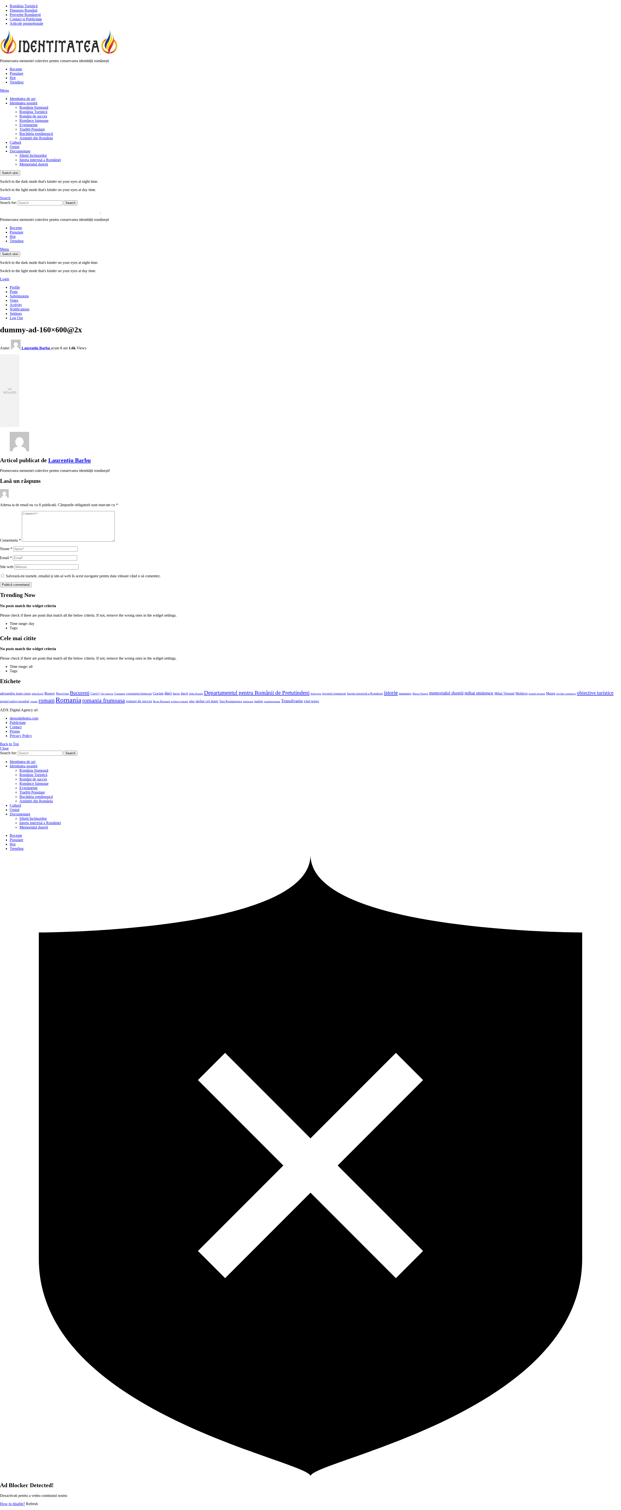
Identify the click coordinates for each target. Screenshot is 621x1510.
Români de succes (33, 116)
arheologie (37, 693)
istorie (391, 693)
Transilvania (292, 700)
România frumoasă (33, 107)
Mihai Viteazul (504, 693)
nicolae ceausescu (566, 693)
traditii (258, 701)
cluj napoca (106, 693)
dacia (176, 693)
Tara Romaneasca (230, 701)
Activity (16, 305)
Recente (16, 69)
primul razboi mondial (14, 701)
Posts (14, 292)
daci (168, 693)
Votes (14, 300)
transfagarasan (272, 701)
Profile (15, 287)
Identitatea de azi (22, 99)
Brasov (49, 693)
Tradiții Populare (32, 129)
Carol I (94, 693)
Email (6, 558)
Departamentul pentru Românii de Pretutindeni (257, 692)
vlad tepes (311, 701)
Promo (15, 731)
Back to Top (9, 744)
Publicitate (18, 723)
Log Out (16, 318)
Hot (13, 78)
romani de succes (139, 701)
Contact (16, 727)
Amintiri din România (36, 138)
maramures (405, 693)
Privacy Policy (21, 736)
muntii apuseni (537, 693)
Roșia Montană (161, 701)
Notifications (19, 309)
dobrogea (315, 693)
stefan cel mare (207, 701)
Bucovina (62, 693)
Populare (16, 73)
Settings (16, 313)
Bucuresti (80, 693)
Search (70, 203)
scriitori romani (179, 701)
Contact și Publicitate (26, 19)
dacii (184, 693)
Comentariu (10, 540)
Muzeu (550, 693)
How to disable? (12, 1504)
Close (4, 748)
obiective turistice (595, 693)
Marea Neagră (420, 693)
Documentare (20, 151)
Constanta (119, 693)
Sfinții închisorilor (33, 155)
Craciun (158, 693)
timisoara (248, 701)
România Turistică (24, 6)
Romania (68, 700)
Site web (6, 567)
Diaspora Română (23, 10)
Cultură (15, 142)
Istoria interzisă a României (40, 160)
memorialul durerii (446, 693)
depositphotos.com (24, 718)
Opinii (14, 147)
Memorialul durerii (33, 164)
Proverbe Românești (25, 15)
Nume (6, 549)
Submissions (19, 296)
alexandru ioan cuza (15, 693)
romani (47, 700)
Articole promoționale (26, 23)
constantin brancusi (139, 693)
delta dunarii (196, 693)
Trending (17, 82)
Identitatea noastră (23, 103)
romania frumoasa (103, 700)
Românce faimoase (34, 120)
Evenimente (28, 125)
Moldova (521, 693)
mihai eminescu (479, 693)
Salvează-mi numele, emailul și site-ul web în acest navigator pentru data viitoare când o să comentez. (83, 576)
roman (34, 701)
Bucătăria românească (36, 134)
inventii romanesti (334, 693)
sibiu (192, 701)
